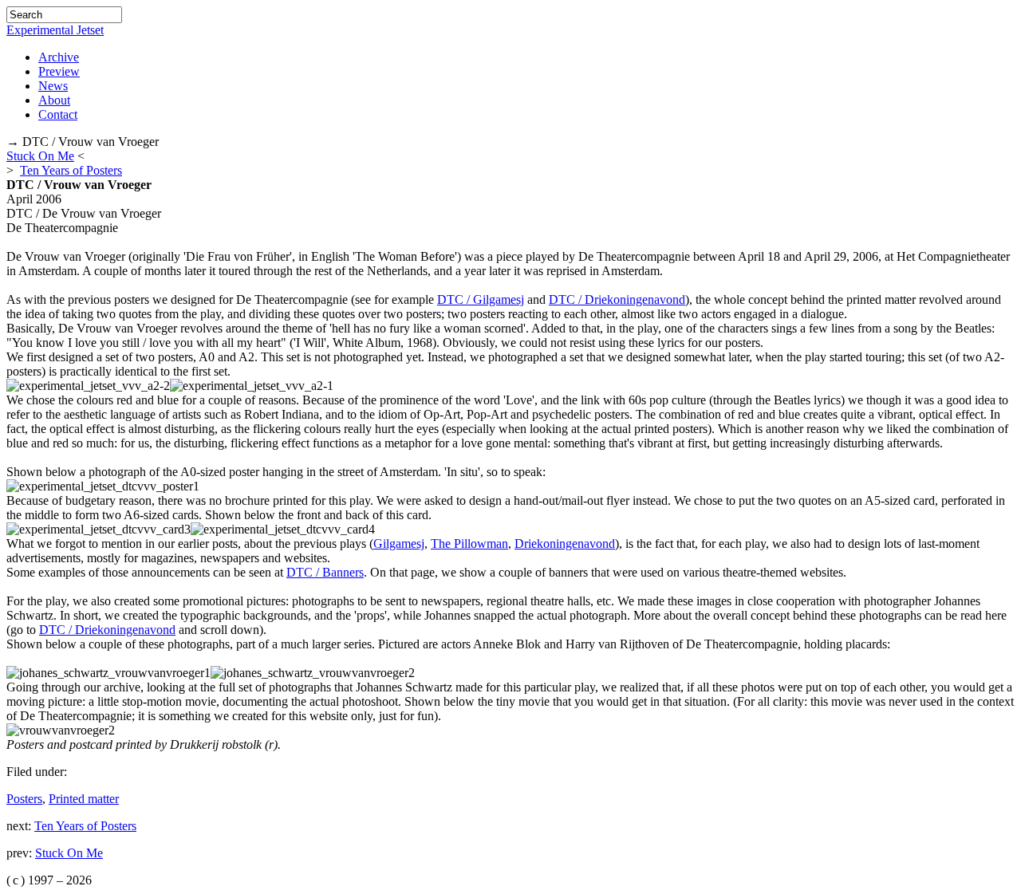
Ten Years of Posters (71, 170)
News (53, 86)
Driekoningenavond (564, 543)
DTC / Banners (325, 572)
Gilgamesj (398, 543)
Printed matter (84, 798)
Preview (59, 71)
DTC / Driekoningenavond (617, 299)
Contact (57, 114)
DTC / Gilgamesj (480, 299)
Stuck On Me (40, 156)
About (54, 100)
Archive (58, 57)
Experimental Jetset (55, 30)
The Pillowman (469, 543)
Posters (24, 798)
